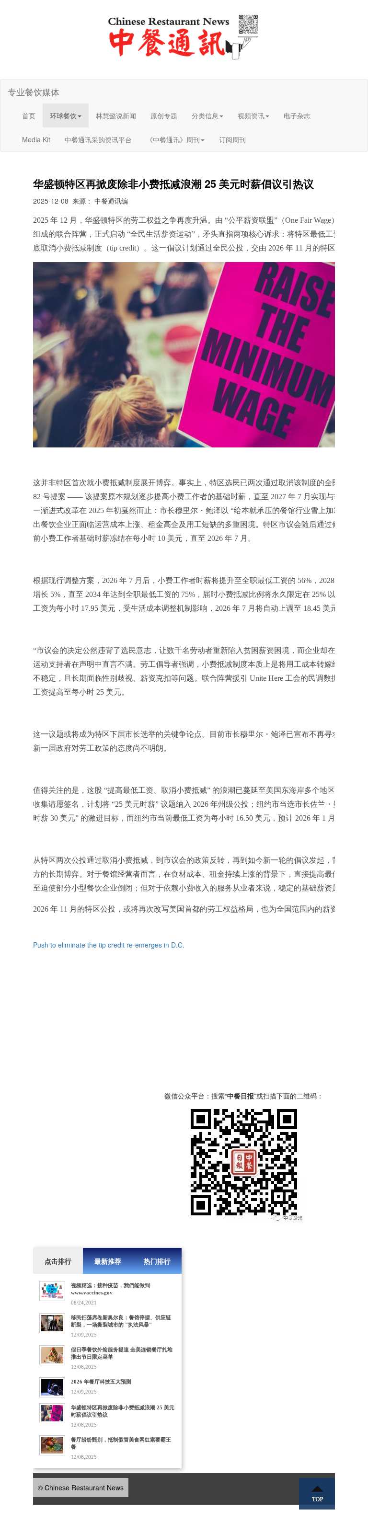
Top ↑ (317, 1494)
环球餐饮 (63, 115)
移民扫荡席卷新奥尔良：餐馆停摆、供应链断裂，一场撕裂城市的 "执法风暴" (121, 1321)
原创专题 (163, 115)
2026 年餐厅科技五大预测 (101, 1381)
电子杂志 (297, 115)
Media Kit (36, 139)
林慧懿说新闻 (116, 115)
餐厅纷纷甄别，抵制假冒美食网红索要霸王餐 (121, 1443)
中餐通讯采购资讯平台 (98, 139)
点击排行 (58, 1261)
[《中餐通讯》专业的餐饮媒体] (184, 36)
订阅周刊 (232, 139)
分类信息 (205, 115)
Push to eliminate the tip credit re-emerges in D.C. (108, 944)
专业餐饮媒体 (33, 91)
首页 (28, 115)
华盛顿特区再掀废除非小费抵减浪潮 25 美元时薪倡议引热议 (122, 1411)
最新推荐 (107, 1261)
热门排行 (157, 1261)
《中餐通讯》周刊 (173, 139)
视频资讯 (251, 115)
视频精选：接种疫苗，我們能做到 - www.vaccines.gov (112, 1288)
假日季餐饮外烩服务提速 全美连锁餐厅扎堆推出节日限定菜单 (121, 1353)
